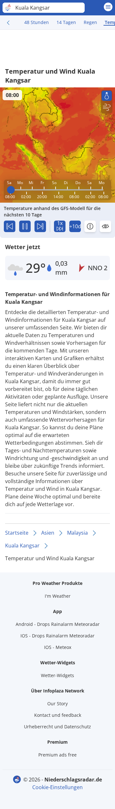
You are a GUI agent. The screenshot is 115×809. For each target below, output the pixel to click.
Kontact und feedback (57, 715)
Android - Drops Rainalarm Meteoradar (58, 624)
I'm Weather (58, 596)
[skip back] (9, 226)
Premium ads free (57, 755)
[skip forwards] (40, 226)
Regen (90, 22)
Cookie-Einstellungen (57, 787)
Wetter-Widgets (57, 675)
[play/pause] (25, 226)
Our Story (57, 703)
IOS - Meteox (57, 647)
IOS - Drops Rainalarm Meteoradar (57, 636)
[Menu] (108, 7)
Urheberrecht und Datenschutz (57, 727)
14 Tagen (66, 22)
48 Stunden (36, 22)
